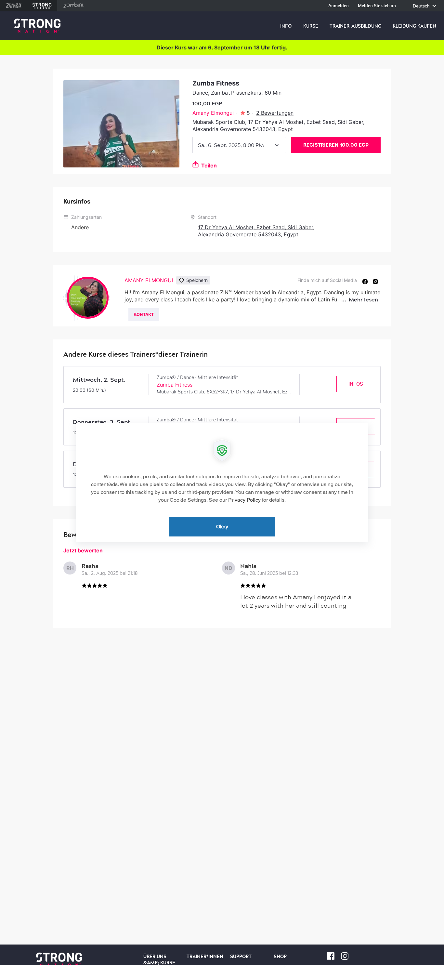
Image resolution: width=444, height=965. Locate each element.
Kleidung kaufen (414, 26)
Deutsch (422, 6)
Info (286, 26)
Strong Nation (42, 5)
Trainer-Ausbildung (355, 26)
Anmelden (338, 6)
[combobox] (239, 145)
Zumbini (73, 5)
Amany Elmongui (213, 113)
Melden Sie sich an (377, 6)
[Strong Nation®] (37, 26)
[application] (222, 482)
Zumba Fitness (174, 384)
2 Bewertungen (275, 113)
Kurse (310, 26)
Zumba (13, 5)
